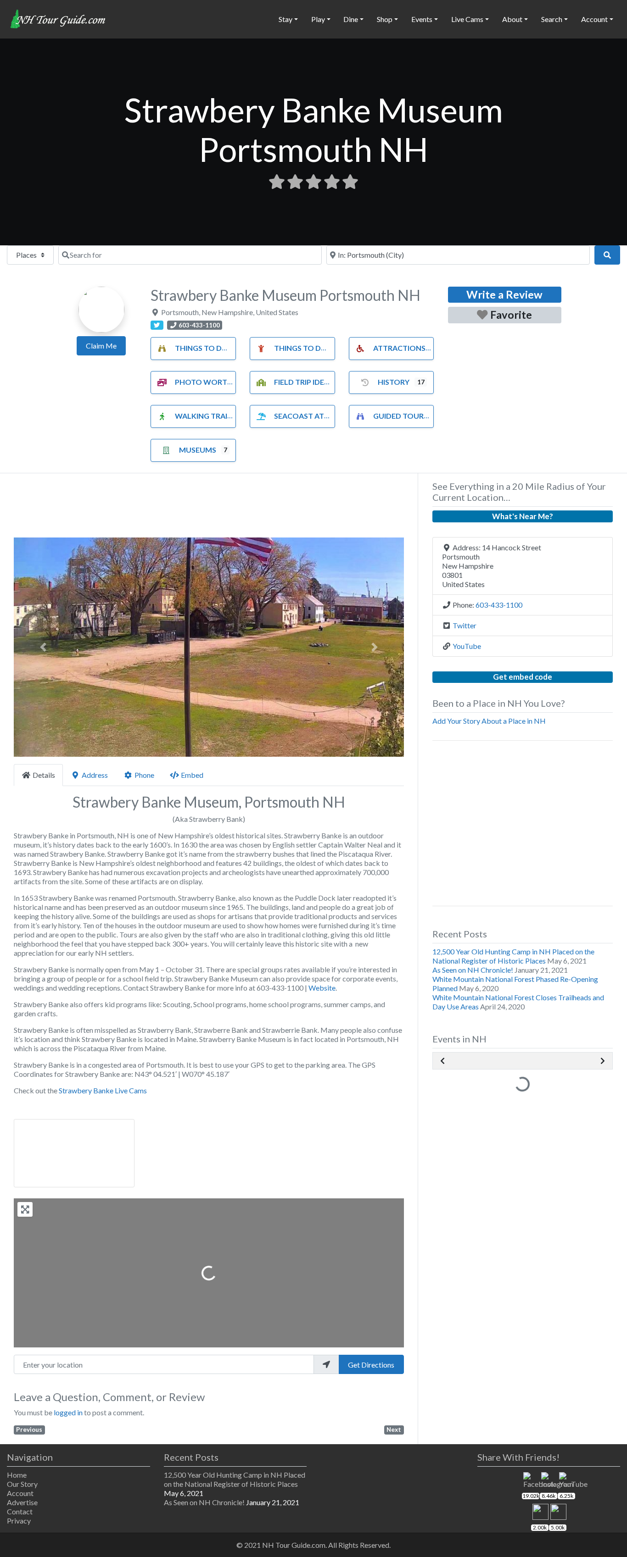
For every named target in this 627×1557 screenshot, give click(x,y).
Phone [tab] (144, 774)
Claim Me (101, 345)
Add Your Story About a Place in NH (489, 720)
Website (322, 987)
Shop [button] (384, 19)
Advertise (22, 1502)
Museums (197, 449)
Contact (20, 1511)
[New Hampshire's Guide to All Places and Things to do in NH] (58, 17)
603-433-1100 (499, 604)
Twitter (464, 625)
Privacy (19, 1520)
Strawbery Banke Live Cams (103, 1090)
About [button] (512, 19)
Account (20, 1493)
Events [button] (421, 19)
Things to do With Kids (320, 348)
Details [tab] (44, 774)
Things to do (201, 348)
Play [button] (318, 19)
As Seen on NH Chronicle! (472, 969)
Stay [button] (285, 19)
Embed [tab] (192, 774)
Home (17, 1474)
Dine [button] (350, 19)
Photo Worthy (206, 381)
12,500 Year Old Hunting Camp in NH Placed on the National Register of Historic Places (513, 956)
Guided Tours (400, 415)
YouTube (467, 646)
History (393, 381)
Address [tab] (95, 774)
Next (393, 1429)
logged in (68, 1412)
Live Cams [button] (467, 19)
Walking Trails (205, 415)
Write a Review (504, 294)
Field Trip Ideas (303, 381)
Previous (29, 1429)
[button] (43, 647)
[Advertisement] (209, 508)
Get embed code (522, 677)
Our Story (22, 1483)
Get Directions (371, 1364)
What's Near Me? (522, 516)
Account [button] (594, 19)
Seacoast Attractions (320, 415)
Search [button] (551, 19)
